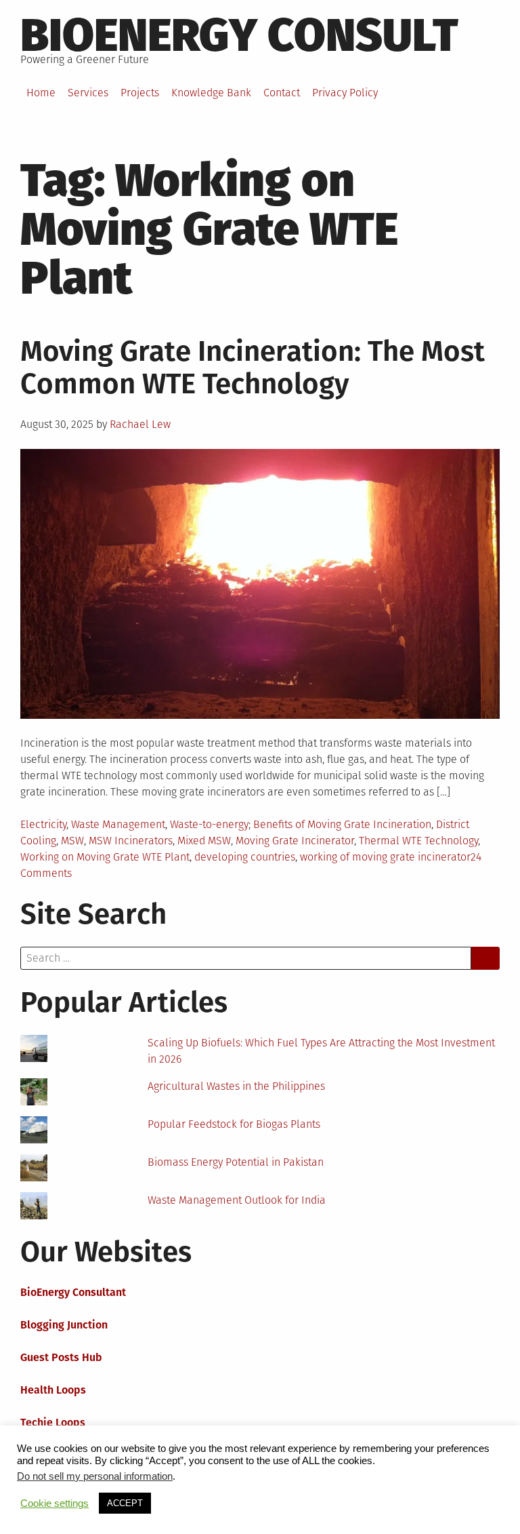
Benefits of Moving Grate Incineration (342, 824)
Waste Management (118, 824)
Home (41, 92)
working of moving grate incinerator (385, 856)
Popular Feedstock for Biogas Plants (234, 1124)
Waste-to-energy (209, 824)
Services (88, 92)
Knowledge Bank (211, 92)
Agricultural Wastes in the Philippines (236, 1086)
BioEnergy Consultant (73, 1292)
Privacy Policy (345, 92)
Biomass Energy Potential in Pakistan (236, 1162)
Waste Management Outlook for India (237, 1200)
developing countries (244, 856)
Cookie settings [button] (54, 1503)
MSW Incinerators (131, 840)
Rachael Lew (140, 424)
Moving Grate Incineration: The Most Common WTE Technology (252, 367)
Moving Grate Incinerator (295, 840)
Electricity (43, 824)
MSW (72, 840)
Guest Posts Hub (61, 1357)
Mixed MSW (204, 840)
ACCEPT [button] (125, 1503)
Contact (281, 92)
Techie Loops (52, 1422)
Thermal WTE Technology (418, 840)
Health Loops (53, 1389)
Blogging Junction (64, 1324)
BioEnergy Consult (239, 35)
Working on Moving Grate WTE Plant (105, 856)
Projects (140, 92)
